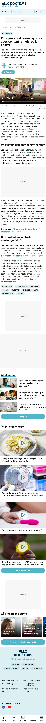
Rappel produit (28, 665)
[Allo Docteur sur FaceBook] (3, 707)
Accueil (4, 27)
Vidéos (14, 721)
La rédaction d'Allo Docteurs (24, 64)
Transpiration (8, 294)
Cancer (25, 668)
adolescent (10, 116)
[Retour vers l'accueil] (23, 4)
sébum (40, 213)
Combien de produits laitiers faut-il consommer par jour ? (32, 407)
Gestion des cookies (32, 680)
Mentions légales (9, 683)
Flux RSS (5, 692)
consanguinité (38, 256)
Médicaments (37, 668)
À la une (4, 721)
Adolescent (21, 27)
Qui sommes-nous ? (10, 680)
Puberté (15, 290)
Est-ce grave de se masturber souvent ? (21, 530)
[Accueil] (23, 655)
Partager (10, 72)
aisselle (26, 152)
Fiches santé (23, 721)
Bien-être (16, 12)
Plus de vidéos (14, 426)
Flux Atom (27, 692)
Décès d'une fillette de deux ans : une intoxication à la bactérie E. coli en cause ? (22, 495)
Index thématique (30, 689)
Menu (41, 721)
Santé (4, 12)
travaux (20, 261)
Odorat (5, 290)
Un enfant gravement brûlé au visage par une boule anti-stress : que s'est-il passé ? (23, 563)
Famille (27, 12)
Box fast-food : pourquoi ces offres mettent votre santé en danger (31, 395)
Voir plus (23, 416)
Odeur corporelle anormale (27, 286)
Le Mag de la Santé (30, 290)
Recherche (32, 721)
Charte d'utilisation (10, 689)
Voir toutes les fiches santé (23, 642)
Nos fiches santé (16, 613)
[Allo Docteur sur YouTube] (9, 707)
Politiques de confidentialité (29, 684)
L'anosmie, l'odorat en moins (8, 631)
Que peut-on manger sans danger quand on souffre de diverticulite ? (22, 459)
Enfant (20, 294)
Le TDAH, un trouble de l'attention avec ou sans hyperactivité (32, 628)
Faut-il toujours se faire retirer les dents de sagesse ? (31, 383)
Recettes (15, 665)
